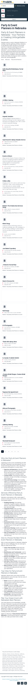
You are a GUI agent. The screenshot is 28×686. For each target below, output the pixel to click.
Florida (8, 657)
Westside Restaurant (9, 441)
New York (10, 664)
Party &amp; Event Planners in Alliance (14, 347)
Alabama (4, 654)
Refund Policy (22, 679)
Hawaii (16, 657)
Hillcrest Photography (9, 408)
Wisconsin (17, 670)
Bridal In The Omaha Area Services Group (13, 206)
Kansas (11, 658)
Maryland (8, 660)
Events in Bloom (7, 156)
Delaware (15, 655)
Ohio (7, 666)
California (22, 654)
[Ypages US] (7, 1)
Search (14, 19)
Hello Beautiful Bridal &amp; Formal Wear (13, 69)
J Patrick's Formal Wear (9, 265)
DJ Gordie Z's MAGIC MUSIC (11, 358)
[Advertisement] (14, 85)
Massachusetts (14, 660)
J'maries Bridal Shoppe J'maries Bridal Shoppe (14, 375)
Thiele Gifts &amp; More (10, 341)
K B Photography (7, 325)
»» (18, 451)
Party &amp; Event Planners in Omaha (14, 105)
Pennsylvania (21, 666)
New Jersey (22, 663)
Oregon (16, 666)
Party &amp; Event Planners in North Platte (15, 195)
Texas (9, 669)
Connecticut (9, 655)
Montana (20, 661)
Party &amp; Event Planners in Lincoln (14, 237)
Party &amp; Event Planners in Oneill (14, 446)
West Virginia (11, 670)
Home (2, 59)
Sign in (4, 6)
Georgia (13, 657)
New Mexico (5, 664)
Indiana (4, 658)
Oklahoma (11, 666)
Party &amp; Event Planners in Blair (13, 430)
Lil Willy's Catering (8, 100)
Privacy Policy (15, 679)
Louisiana (20, 658)
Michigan (20, 660)
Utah (12, 669)
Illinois (23, 657)
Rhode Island (5, 667)
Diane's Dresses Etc (8, 281)
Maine (3, 660)
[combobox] (15, 11)
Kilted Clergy (6, 223)
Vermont (16, 669)
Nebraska (7, 59)
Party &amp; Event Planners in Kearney (14, 76)
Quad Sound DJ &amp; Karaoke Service (14, 140)
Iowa (7, 658)
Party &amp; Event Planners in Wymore (14, 286)
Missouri (15, 661)
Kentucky (15, 658)
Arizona (12, 654)
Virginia (20, 669)
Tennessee (5, 669)
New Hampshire (15, 663)
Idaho (20, 657)
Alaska (8, 654)
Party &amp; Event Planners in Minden (14, 145)
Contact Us (8, 679)
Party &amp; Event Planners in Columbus (15, 270)
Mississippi (10, 661)
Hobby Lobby (6, 181)
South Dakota (19, 667)
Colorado (4, 655)
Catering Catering (8, 424)
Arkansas (17, 654)
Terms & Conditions (14, 680)
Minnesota (4, 661)
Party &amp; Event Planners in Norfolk (14, 254)
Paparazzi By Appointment (10, 392)
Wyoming (22, 670)
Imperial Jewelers (8, 116)
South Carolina (12, 667)
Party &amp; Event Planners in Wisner (14, 413)
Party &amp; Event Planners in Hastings (14, 129)
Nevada (9, 663)
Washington (5, 670)
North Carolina (16, 664)
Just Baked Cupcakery (9, 248)
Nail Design (6, 311)
